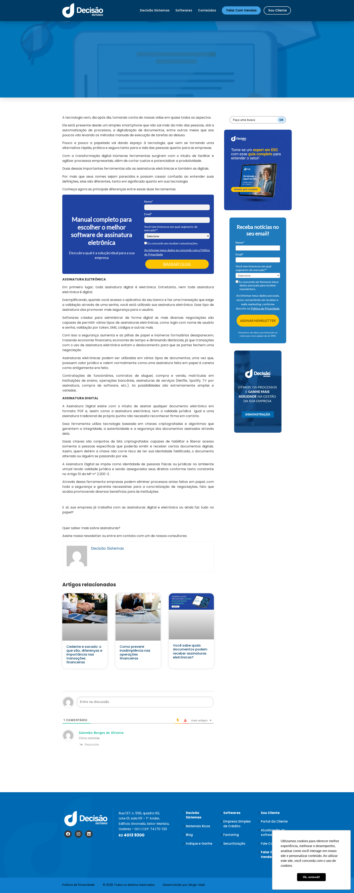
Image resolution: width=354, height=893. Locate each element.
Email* (148, 214)
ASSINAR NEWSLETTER (258, 320)
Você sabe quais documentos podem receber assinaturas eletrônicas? (190, 651)
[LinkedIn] (89, 834)
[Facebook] (68, 834)
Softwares (183, 10)
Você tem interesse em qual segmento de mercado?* (170, 228)
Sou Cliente (277, 10)
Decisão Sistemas (155, 10)
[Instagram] (78, 834)
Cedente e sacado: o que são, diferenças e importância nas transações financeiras (84, 654)
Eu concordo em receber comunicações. (172, 243)
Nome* (148, 201)
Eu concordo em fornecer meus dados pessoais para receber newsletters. (258, 285)
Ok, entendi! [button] (311, 877)
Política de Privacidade (265, 308)
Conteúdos (207, 10)
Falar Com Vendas (241, 10)
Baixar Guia (177, 264)
